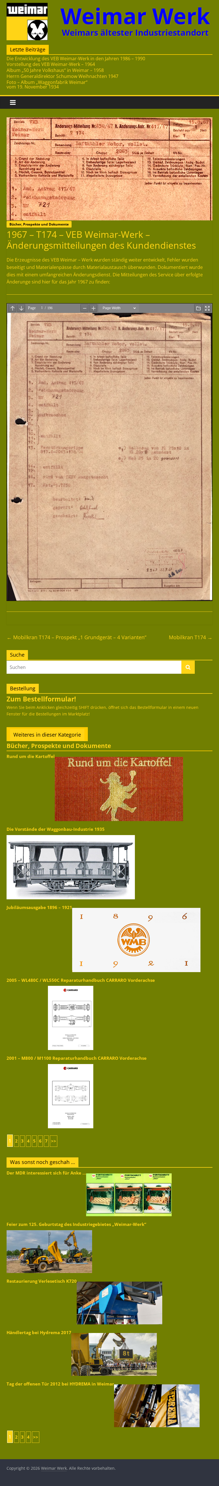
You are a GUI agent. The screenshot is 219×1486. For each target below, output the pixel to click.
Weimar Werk (135, 16)
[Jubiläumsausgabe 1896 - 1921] (136, 907)
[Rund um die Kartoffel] (119, 756)
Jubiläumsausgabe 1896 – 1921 (39, 907)
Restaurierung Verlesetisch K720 (42, 1281)
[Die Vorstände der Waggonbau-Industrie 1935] (71, 835)
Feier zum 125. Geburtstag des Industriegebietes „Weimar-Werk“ (76, 1224)
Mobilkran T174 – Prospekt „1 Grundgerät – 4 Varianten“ (76, 637)
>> (53, 1141)
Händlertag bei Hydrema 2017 (39, 1333)
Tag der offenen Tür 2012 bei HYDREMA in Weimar (60, 1384)
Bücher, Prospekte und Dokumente (39, 224)
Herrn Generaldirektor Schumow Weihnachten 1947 (62, 76)
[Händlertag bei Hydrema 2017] (114, 1333)
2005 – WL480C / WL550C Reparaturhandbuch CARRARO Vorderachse (81, 980)
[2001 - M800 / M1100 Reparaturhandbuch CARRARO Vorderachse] (71, 1064)
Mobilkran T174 (190, 637)
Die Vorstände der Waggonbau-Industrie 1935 (56, 829)
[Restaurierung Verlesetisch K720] (119, 1281)
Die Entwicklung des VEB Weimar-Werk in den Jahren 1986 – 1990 (76, 58)
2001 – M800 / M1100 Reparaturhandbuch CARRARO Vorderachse (77, 1058)
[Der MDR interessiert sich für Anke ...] (129, 1173)
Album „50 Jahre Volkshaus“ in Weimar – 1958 (55, 70)
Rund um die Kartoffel (31, 756)
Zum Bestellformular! (41, 698)
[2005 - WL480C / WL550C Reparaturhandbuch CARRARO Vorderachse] (71, 985)
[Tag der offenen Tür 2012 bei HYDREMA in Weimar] (157, 1384)
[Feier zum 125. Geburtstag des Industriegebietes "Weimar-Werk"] (49, 1230)
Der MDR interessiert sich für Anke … (46, 1173)
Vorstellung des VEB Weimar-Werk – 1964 (51, 64)
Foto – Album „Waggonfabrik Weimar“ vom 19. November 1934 (47, 84)
